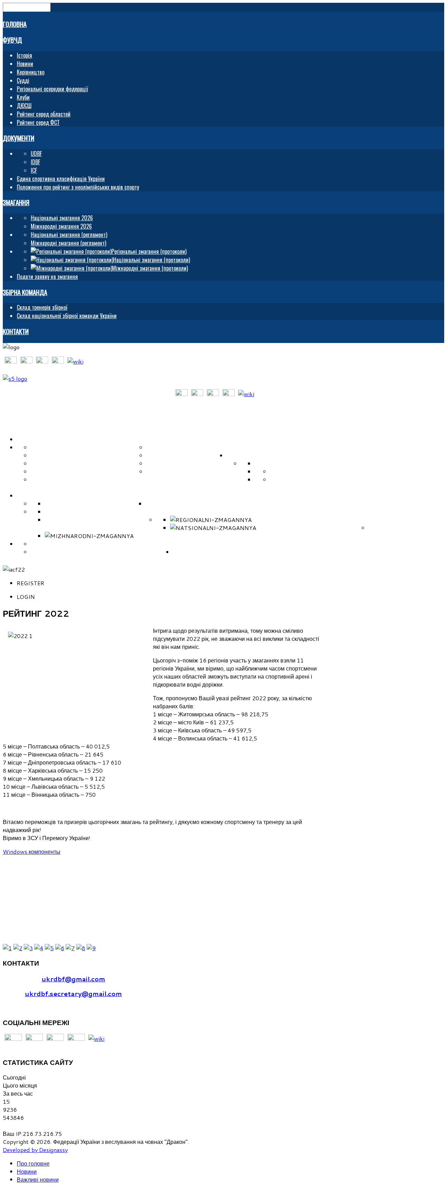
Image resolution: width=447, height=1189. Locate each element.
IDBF (35, 162)
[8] (80, 948)
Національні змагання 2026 (62, 218)
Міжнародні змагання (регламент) (68, 243)
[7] (70, 948)
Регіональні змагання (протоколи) (307, 520)
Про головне (33, 1163)
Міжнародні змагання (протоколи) (188, 536)
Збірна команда (25, 292)
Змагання (16, 202)
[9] (91, 948)
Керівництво (30, 72)
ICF (34, 170)
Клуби (23, 97)
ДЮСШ (24, 105)
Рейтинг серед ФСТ (38, 122)
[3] (28, 948)
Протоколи (385, 520)
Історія (24, 55)
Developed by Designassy (35, 1150)
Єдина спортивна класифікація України (61, 178)
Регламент (173, 512)
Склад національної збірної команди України (67, 315)
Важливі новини (38, 1179)
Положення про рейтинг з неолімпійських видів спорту (78, 187)
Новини (25, 63)
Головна (15, 24)
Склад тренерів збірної (42, 307)
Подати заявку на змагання (47, 276)
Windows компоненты (31, 851)
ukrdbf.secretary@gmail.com (73, 993)
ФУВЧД (12, 39)
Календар (245, 504)
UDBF (36, 153)
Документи (18, 138)
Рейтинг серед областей (44, 114)
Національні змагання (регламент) (69, 234)
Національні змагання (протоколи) (312, 528)
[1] (7, 948)
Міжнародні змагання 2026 (61, 226)
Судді (23, 80)
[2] (17, 948)
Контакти (16, 331)
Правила (283, 463)
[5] (49, 948)
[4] (38, 948)
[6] (59, 948)
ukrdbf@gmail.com (73, 978)
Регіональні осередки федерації (52, 89)
